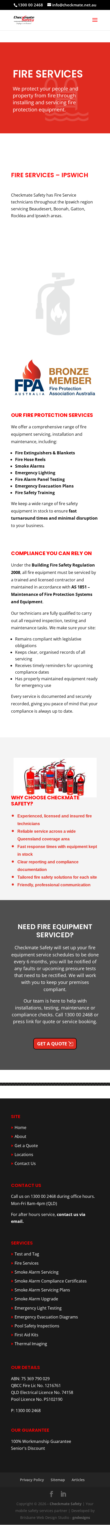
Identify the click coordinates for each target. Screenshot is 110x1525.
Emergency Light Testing (38, 1308)
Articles (78, 1479)
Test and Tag (27, 1254)
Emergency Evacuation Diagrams (46, 1317)
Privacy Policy (32, 1479)
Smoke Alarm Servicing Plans (42, 1290)
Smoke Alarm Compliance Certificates (51, 1281)
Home (20, 1127)
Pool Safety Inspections (37, 1326)
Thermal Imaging (31, 1344)
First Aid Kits (26, 1335)
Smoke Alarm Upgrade (36, 1299)
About (20, 1136)
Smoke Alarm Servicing (37, 1272)
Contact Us (25, 1163)
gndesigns (81, 1517)
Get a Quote (52, 1044)
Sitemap (58, 1479)
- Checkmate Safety (64, 1503)
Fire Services (27, 1263)
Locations (24, 1154)
